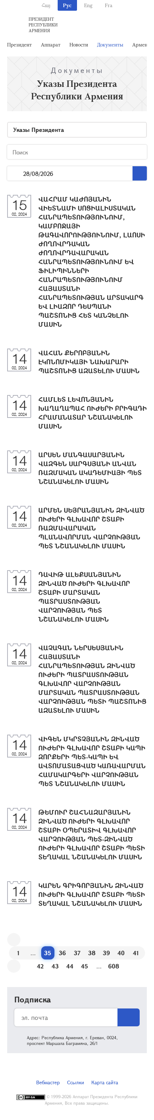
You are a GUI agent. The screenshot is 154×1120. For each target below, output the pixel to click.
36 (62, 953)
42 (40, 966)
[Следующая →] (13, 966)
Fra (108, 5)
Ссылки (75, 1082)
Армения (142, 44)
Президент (19, 44)
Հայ (46, 5)
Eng (88, 5)
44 (69, 966)
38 (92, 953)
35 (47, 953)
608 (113, 966)
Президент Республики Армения (43, 24)
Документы (110, 44)
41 (136, 953)
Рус (67, 5)
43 (55, 966)
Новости (78, 44)
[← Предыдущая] (13, 939)
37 (77, 953)
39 (106, 953)
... (15, 173)
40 (121, 953)
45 (84, 966)
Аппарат (51, 44)
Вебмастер (48, 1082)
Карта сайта (104, 1082)
